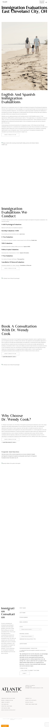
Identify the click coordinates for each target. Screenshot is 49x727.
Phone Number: (24, 617)
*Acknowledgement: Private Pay (28, 648)
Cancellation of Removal (25, 265)
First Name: (23, 608)
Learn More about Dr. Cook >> (9, 356)
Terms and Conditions (31, 704)
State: (21, 626)
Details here (34, 240)
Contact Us (28, 698)
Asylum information (24, 252)
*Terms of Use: (23, 668)
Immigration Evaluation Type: (28, 639)
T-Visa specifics (20, 259)
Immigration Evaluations (8, 698)
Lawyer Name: (23, 643)
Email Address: (24, 622)
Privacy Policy (29, 702)
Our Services (5, 704)
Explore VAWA (27, 246)
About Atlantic (6, 702)
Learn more (22, 234)
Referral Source (24, 633)
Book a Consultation (7, 700)
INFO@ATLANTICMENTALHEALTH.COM (34, 687)
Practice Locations (7, 706)
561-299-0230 (28, 686)
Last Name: (23, 612)
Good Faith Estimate (30, 700)
